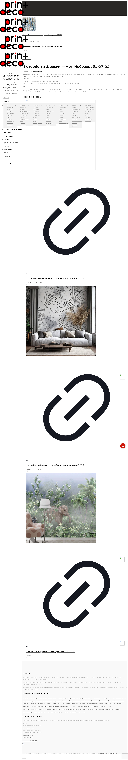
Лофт (48, 76)
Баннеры (114, 698)
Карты (59, 703)
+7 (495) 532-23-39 (27, 736)
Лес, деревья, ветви (39, 76)
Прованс (73, 706)
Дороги (47, 703)
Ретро (93, 706)
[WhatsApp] (122, 561)
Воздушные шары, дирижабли (32, 701)
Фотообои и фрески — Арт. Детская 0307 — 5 (50, 652)
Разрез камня (85, 706)
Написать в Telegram (10, 93)
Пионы (59, 706)
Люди (109, 703)
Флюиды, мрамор (114, 709)
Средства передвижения (30, 709)
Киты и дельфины (67, 703)
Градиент (87, 701)
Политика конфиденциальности (107, 753)
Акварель (59, 698)
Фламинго (95, 709)
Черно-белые (74, 712)
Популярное (61, 76)
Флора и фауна (103, 709)
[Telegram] (122, 645)
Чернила (66, 712)
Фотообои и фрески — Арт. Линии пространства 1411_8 (55, 278)
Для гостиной (87, 74)
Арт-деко (71, 698)
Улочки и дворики (85, 709)
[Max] (122, 379)
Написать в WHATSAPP (11, 90)
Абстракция (29, 698)
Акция (65, 698)
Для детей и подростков (100, 74)
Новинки (53, 76)
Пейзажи (40, 706)
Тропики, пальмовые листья (70, 709)
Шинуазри (82, 712)
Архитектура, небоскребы (73, 74)
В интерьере (121, 698)
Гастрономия (57, 701)
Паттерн (33, 706)
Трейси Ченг (57, 709)
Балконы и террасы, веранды (101, 698)
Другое (30, 76)
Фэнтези (50, 712)
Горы (82, 701)
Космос (82, 703)
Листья (100, 703)
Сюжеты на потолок (45, 709)
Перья (55, 706)
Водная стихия (47, 701)
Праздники (65, 706)
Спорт (109, 706)
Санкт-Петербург (100, 706)
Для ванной (94, 701)
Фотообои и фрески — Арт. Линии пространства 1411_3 (55, 465)
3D (23, 698)
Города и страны (74, 701)
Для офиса (118, 74)
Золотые (53, 703)
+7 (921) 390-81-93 (27, 737)
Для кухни (111, 74)
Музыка (114, 703)
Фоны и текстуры (28, 712)
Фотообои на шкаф (40, 712)
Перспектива (48, 706)
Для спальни (41, 703)
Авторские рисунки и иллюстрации (44, 698)
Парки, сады (26, 706)
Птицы (78, 706)
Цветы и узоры (58, 712)
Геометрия (65, 701)
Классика (76, 703)
